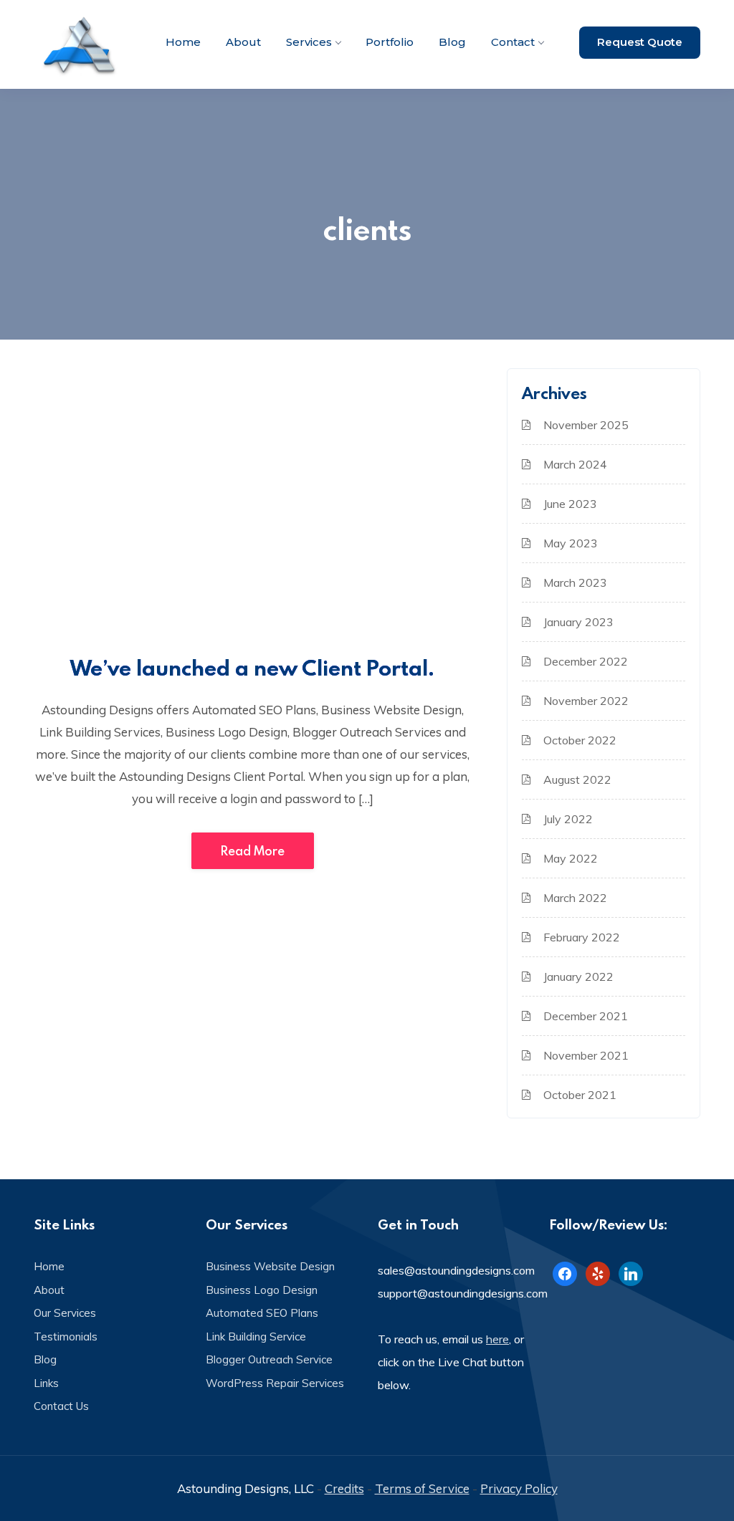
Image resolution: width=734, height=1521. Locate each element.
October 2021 (579, 1095)
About (243, 42)
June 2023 (570, 503)
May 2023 (570, 543)
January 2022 (578, 976)
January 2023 (578, 622)
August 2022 (577, 779)
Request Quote (639, 42)
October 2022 (579, 740)
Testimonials (65, 1336)
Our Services (65, 1313)
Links (46, 1383)
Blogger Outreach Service (269, 1359)
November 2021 (586, 1055)
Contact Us (61, 1406)
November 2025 (586, 425)
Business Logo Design (262, 1290)
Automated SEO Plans (262, 1313)
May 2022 (570, 858)
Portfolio (390, 42)
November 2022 (586, 701)
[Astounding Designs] (80, 44)
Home (183, 42)
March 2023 (575, 582)
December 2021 (585, 1016)
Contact (513, 42)
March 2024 (575, 464)
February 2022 (581, 937)
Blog (452, 42)
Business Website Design (270, 1266)
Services (309, 42)
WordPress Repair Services (275, 1383)
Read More (253, 851)
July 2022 (568, 819)
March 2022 (575, 898)
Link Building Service (256, 1336)
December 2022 (585, 661)
